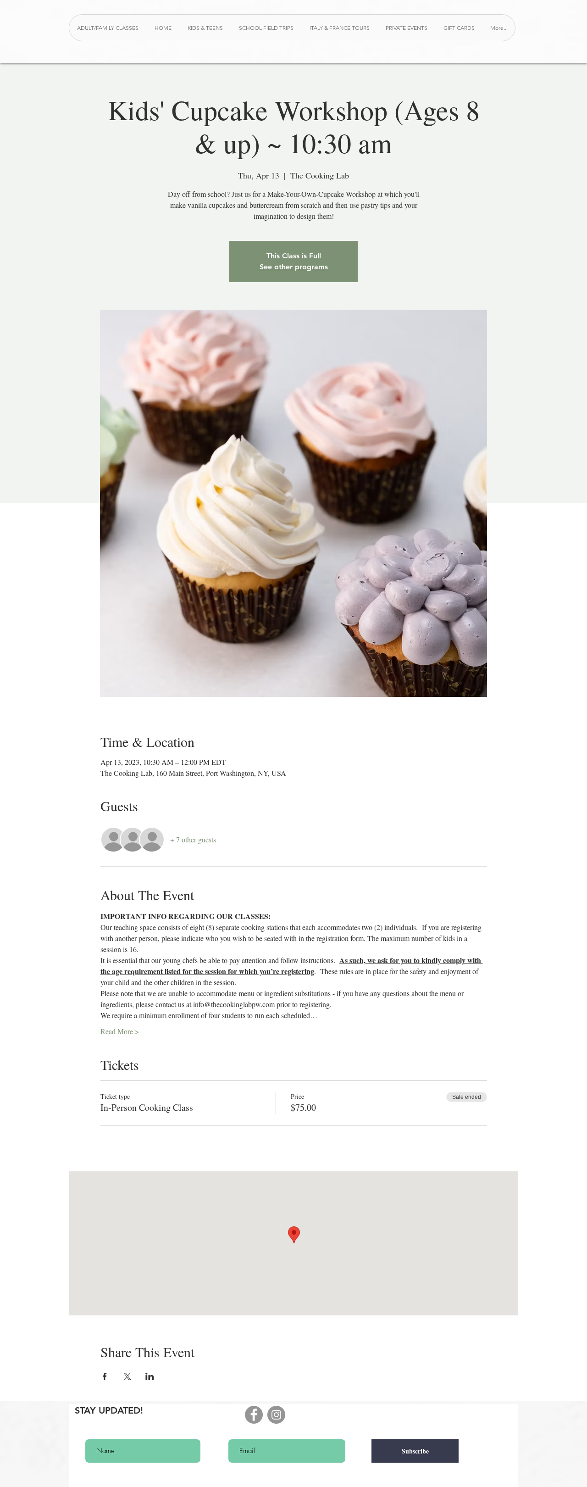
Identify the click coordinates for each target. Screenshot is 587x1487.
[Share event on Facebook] (104, 1376)
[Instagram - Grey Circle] (276, 1415)
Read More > (119, 1031)
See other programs (294, 266)
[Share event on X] (127, 1376)
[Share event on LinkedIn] (149, 1376)
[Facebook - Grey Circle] (254, 1415)
